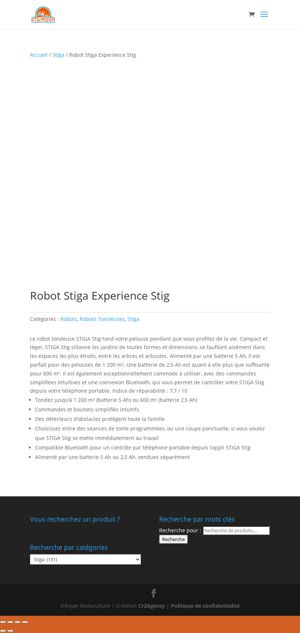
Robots (68, 318)
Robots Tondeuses (102, 318)
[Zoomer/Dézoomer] (25, 622)
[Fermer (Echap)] (3, 622)
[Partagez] (10, 622)
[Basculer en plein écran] (17, 622)
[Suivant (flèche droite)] (10, 631)
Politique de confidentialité (205, 605)
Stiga (58, 54)
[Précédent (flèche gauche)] (3, 631)
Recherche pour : (180, 530)
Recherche (173, 539)
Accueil (39, 54)
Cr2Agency (152, 605)
